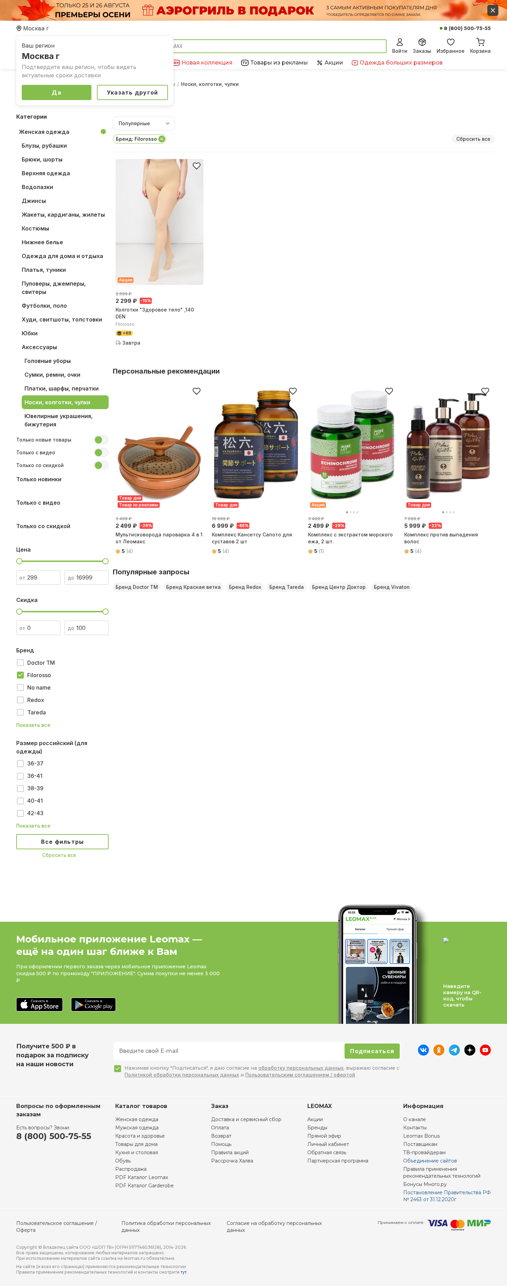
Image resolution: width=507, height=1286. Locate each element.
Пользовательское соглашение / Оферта (56, 1226)
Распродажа (131, 1169)
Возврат (221, 1136)
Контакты (415, 1128)
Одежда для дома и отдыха (62, 256)
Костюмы (35, 228)
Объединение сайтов (430, 1161)
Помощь (221, 1144)
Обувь (123, 1161)
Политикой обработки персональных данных (182, 1075)
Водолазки (37, 187)
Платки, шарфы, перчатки (61, 388)
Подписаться (372, 1051)
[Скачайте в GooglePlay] (93, 1005)
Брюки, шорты (42, 159)
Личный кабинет (328, 1144)
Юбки (30, 333)
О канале (414, 1119)
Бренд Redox (245, 587)
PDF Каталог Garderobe (144, 1186)
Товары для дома (136, 1144)
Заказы (422, 51)
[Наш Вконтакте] (423, 1053)
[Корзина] (480, 41)
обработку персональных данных (301, 1068)
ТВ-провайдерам (424, 1152)
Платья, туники (44, 269)
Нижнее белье (42, 242)
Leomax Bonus (421, 1136)
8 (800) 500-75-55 (467, 28)
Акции (315, 1119)
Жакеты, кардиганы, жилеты (63, 214)
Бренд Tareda (286, 587)
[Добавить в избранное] (196, 166)
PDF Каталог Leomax (141, 1177)
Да (56, 92)
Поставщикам (420, 1144)
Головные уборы (47, 360)
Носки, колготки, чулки (57, 402)
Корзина (480, 51)
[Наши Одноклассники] (439, 1053)
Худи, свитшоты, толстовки (62, 319)
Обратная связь (326, 1152)
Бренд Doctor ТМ (137, 587)
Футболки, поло (44, 305)
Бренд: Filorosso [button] (136, 139)
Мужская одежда (137, 1128)
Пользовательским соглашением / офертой (300, 1075)
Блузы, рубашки (44, 145)
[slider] (19, 561)
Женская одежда (44, 131)
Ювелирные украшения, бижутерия (58, 420)
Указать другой (132, 92)
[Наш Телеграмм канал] (454, 1053)
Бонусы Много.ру (425, 1184)
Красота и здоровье (140, 1136)
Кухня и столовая (136, 1152)
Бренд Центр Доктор (339, 587)
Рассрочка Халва (232, 1161)
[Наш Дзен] (470, 1053)
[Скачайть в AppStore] (39, 1005)
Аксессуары (39, 347)
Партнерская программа (337, 1161)
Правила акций (230, 1152)
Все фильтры (62, 841)
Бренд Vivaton (392, 587)
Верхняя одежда (46, 173)
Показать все (33, 725)
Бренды (317, 1128)
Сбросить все (59, 855)
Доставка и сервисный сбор (246, 1119)
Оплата (220, 1128)
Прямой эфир (324, 1136)
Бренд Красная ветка (193, 587)
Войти (399, 51)
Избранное (451, 51)
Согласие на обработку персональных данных (274, 1226)
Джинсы (34, 200)
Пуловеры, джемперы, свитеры (54, 287)
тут (184, 1272)
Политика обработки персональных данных (166, 1226)
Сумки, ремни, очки (52, 374)
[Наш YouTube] (485, 1053)
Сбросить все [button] (473, 139)
